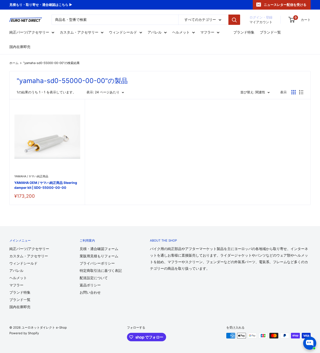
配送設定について (94, 278)
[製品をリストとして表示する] (301, 92)
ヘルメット (181, 32)
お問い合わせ (90, 292)
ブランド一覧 (270, 32)
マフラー (207, 32)
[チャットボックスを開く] (309, 343)
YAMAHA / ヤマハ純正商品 (31, 176)
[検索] (234, 20)
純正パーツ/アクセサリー (29, 32)
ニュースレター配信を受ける (285, 5)
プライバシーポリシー (97, 263)
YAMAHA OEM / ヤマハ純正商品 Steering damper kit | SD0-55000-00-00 (45, 185)
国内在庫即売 (19, 47)
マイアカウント (260, 22)
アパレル (155, 32)
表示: (90, 92)
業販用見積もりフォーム (99, 256)
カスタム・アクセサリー (79, 32)
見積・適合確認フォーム (99, 249)
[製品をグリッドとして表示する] (293, 92)
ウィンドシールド (123, 32)
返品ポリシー (90, 285)
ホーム (14, 63)
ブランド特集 (243, 32)
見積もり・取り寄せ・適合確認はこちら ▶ (40, 5)
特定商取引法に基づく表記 (101, 270)
